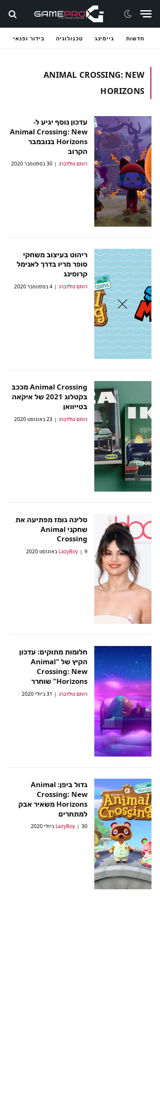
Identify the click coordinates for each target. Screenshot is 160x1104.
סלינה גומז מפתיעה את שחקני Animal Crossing (51, 529)
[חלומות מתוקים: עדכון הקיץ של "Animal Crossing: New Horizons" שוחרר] (122, 701)
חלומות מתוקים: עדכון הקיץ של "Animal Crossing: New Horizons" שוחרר (53, 666)
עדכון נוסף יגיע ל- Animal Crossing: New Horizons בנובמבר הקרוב (48, 136)
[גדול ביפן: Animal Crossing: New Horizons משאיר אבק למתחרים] (122, 834)
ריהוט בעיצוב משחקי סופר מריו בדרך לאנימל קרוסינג (52, 264)
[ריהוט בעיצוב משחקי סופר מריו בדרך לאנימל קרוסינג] (122, 304)
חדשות (135, 38)
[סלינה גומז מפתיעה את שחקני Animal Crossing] (122, 569)
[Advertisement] (80, 1011)
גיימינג (104, 38)
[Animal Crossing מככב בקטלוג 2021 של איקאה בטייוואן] (122, 436)
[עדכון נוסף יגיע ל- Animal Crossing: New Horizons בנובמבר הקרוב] (122, 171)
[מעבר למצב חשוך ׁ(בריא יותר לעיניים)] (129, 14)
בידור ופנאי (28, 38)
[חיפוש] (13, 13)
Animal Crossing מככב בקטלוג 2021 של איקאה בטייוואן (49, 396)
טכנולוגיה (69, 38)
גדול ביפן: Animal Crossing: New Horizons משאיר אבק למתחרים (52, 799)
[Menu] (145, 13)
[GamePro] (69, 14)
